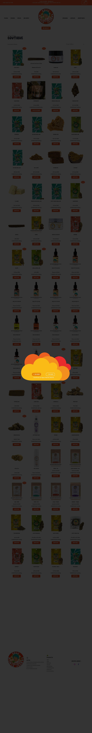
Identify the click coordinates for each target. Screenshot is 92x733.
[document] (46, 366)
